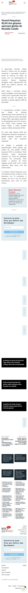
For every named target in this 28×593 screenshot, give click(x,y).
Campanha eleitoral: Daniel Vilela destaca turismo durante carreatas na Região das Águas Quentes (7, 498)
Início (3, 12)
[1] (23, 590)
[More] (24, 37)
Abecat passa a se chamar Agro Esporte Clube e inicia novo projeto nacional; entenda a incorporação (20, 491)
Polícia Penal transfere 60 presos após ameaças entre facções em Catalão (12, 384)
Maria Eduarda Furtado (9, 33)
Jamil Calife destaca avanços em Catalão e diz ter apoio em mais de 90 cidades (7, 510)
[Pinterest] (17, 37)
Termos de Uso (16, 235)
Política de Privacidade (11, 236)
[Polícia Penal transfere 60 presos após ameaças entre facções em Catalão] (14, 374)
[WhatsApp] (21, 37)
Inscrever (14, 232)
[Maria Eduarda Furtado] (3, 33)
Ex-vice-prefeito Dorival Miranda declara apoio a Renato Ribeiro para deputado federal (20, 516)
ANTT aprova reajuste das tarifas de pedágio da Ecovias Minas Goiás (20, 510)
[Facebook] (10, 37)
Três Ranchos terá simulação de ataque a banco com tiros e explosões (7, 515)
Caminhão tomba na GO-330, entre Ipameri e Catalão (21, 503)
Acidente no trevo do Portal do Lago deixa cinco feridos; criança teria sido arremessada (13, 362)
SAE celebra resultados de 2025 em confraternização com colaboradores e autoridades (7, 441)
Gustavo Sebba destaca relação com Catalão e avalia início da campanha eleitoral (7, 504)
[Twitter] (14, 37)
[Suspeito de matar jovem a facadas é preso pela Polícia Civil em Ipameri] (14, 396)
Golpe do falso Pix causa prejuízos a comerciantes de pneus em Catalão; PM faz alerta (21, 498)
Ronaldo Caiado (10, 12)
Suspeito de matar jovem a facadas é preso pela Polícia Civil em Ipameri (12, 406)
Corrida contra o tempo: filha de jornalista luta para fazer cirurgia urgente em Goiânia (20, 441)
